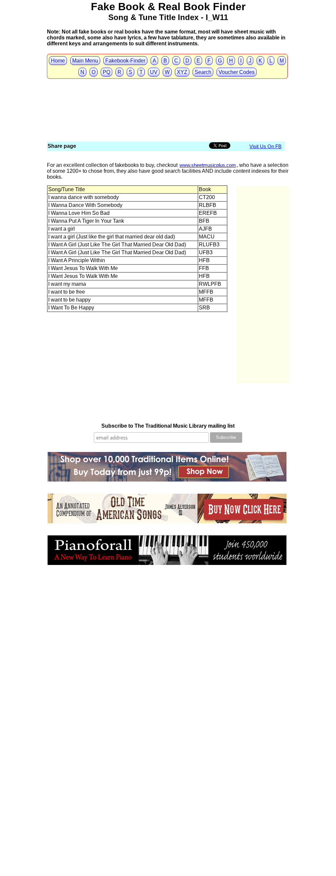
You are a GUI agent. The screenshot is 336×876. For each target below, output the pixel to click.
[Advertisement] (166, 92)
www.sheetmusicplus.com (207, 165)
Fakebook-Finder (125, 60)
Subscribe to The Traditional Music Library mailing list (168, 426)
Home (58, 60)
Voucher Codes (237, 72)
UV (154, 72)
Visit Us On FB (265, 146)
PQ (106, 72)
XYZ (182, 72)
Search (203, 72)
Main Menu (85, 60)
